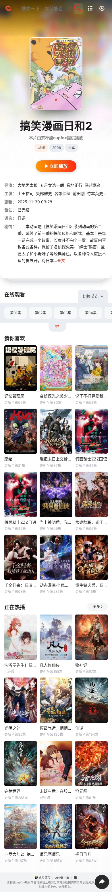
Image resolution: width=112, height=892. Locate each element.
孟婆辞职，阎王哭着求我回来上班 (91, 522)
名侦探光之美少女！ (56, 395)
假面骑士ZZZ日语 (20, 522)
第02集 (40, 313)
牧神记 (81, 665)
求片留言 (44, 877)
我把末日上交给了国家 (56, 458)
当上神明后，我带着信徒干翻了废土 (56, 522)
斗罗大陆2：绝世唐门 (20, 854)
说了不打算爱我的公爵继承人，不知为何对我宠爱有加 (91, 395)
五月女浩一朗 (52, 185)
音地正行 (74, 185)
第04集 (90, 313)
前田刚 (79, 193)
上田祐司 (26, 193)
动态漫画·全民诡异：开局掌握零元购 (56, 585)
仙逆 (79, 728)
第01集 (15, 313)
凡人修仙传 (50, 665)
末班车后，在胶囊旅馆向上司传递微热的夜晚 (56, 791)
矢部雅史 (44, 193)
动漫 (41, 147)
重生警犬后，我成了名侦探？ (91, 585)
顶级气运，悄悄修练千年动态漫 (56, 728)
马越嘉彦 (93, 185)
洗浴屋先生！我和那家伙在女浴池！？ (20, 665)
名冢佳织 (62, 193)
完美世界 (12, 791)
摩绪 (8, 458)
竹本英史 (95, 193)
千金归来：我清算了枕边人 (20, 585)
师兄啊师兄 (50, 854)
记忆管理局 (14, 395)
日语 (22, 218)
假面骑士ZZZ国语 (91, 458)
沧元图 (81, 791)
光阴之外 (12, 728)
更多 (96, 606)
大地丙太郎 (28, 185)
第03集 (65, 313)
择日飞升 (83, 854)
